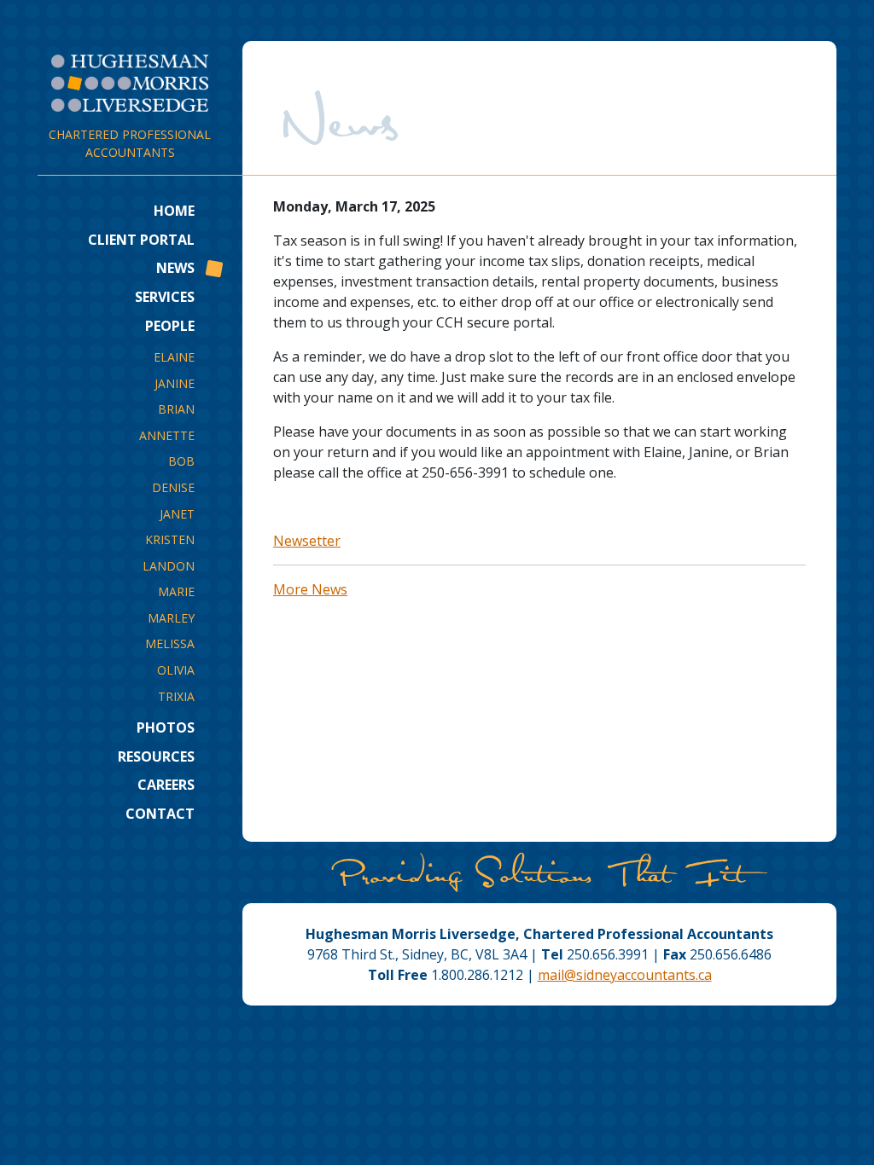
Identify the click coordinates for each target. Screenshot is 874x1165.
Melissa (170, 643)
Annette (167, 435)
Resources (156, 756)
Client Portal (141, 239)
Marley (171, 618)
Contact (160, 813)
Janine (174, 383)
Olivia (176, 670)
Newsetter (307, 540)
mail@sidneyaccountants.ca (625, 974)
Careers (166, 784)
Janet (177, 514)
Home (174, 210)
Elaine (174, 357)
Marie (176, 591)
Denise (173, 487)
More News (310, 589)
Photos (166, 727)
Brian (176, 409)
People (170, 325)
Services (165, 296)
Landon (169, 566)
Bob (181, 461)
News (175, 267)
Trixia (176, 696)
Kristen (170, 539)
